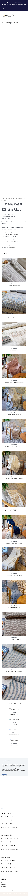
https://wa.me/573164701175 (11, 241)
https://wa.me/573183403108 (11, 238)
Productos (3, 886)
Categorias (3, 884)
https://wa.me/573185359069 (11, 234)
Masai (12, 198)
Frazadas (7, 198)
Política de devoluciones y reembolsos (9, 890)
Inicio (2, 198)
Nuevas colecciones (5, 888)
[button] (3, 9)
